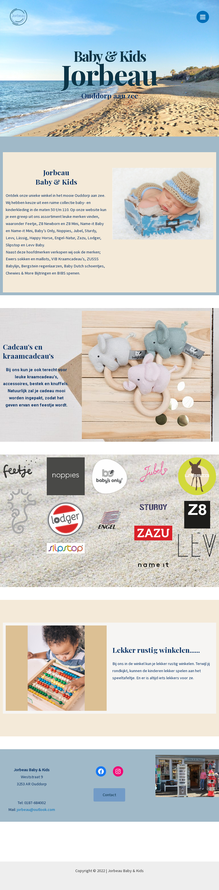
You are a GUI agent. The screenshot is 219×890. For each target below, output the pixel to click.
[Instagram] (118, 771)
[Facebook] (101, 771)
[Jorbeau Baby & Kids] (18, 17)
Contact (109, 794)
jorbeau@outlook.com (36, 809)
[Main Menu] (202, 17)
